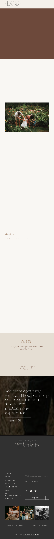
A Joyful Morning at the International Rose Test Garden (28, 347)
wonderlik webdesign (31, 534)
